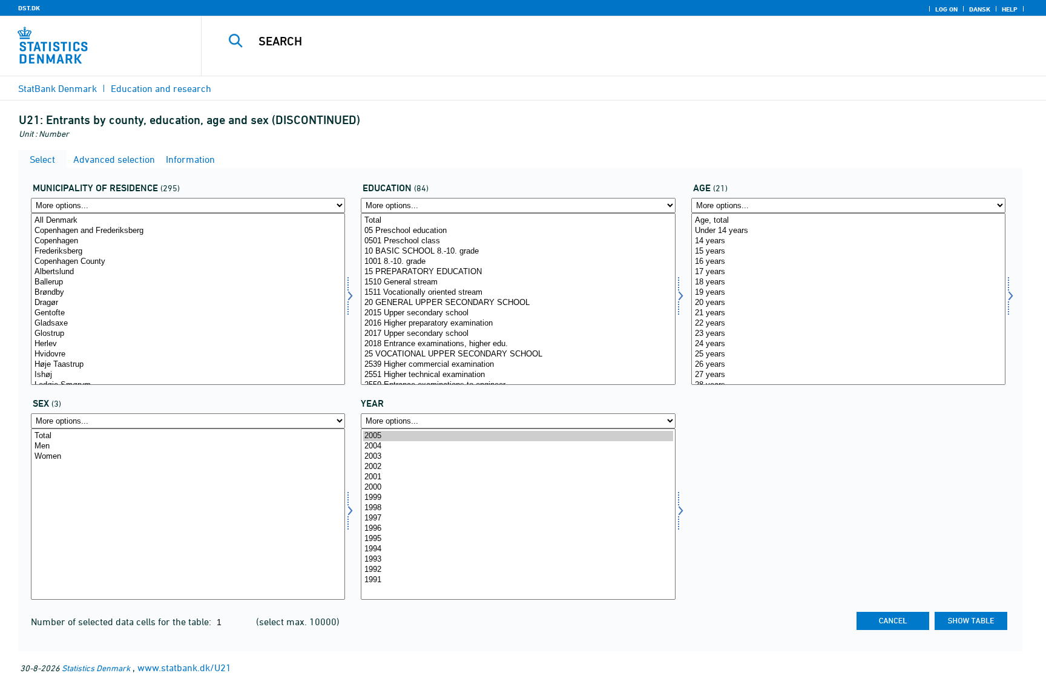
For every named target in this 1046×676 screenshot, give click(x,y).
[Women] (188, 456)
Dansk (979, 9)
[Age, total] (848, 220)
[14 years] (848, 241)
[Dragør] (188, 303)
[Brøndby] (188, 292)
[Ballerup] (188, 282)
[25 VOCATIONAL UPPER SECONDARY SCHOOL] (518, 354)
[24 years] (848, 344)
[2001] (518, 477)
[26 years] (848, 364)
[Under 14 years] (848, 231)
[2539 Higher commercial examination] (518, 364)
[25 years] (848, 354)
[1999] (518, 498)
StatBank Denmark (57, 88)
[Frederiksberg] (188, 251)
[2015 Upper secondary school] (518, 313)
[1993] (518, 559)
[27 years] (848, 375)
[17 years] (848, 272)
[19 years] (848, 292)
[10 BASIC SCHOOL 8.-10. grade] (518, 251)
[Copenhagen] (188, 241)
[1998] (518, 508)
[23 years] (848, 334)
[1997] (518, 518)
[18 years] (848, 282)
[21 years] (848, 313)
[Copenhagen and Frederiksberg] (188, 231)
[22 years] (848, 323)
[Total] (518, 220)
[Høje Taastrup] (188, 364)
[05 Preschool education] (518, 231)
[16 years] (848, 262)
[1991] (518, 580)
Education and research (161, 88)
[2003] (518, 456)
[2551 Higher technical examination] (518, 375)
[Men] (188, 446)
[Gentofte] (188, 313)
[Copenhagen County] (188, 262)
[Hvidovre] (188, 354)
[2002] (518, 467)
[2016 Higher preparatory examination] (518, 323)
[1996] (518, 528)
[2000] (518, 487)
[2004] (518, 446)
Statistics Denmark (96, 668)
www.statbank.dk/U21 (184, 667)
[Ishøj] (188, 375)
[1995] (518, 539)
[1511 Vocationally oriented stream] (518, 292)
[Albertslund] (188, 272)
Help (1010, 9)
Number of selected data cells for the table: (122, 621)
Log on (946, 9)
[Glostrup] (188, 334)
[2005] (518, 436)
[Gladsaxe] (188, 323)
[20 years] (848, 303)
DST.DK (29, 8)
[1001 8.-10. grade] (518, 262)
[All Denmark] (188, 220)
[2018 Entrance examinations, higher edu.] (518, 344)
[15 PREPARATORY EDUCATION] (518, 272)
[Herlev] (188, 344)
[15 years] (848, 251)
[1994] (518, 549)
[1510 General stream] (518, 282)
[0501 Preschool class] (518, 241)
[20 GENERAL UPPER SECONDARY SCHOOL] (518, 303)
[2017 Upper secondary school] (518, 334)
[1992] (518, 570)
